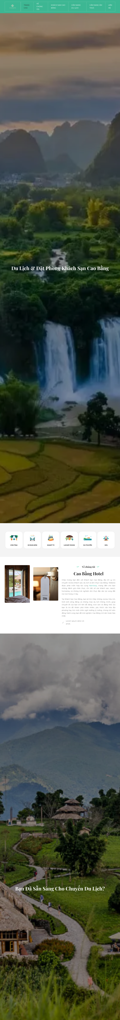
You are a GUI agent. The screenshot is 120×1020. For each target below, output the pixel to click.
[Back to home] (13, 6)
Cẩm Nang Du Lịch (76, 6)
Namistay (93, 586)
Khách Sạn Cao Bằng (58, 6)
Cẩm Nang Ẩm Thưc (96, 6)
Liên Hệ (110, 6)
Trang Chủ (27, 6)
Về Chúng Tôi (39, 6)
